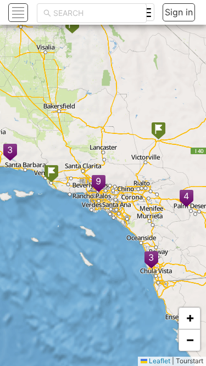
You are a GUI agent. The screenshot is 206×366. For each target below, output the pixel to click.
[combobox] (96, 13)
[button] (186, 199)
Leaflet (158, 361)
